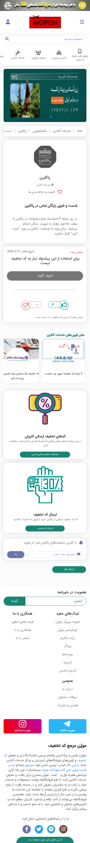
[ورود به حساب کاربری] (8, 22)
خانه (80, 131)
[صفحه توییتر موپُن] (39, 829)
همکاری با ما (22, 630)
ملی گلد (66, 770)
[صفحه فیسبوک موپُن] (27, 829)
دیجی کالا (73, 765)
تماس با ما (22, 638)
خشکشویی (40, 131)
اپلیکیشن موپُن (67, 630)
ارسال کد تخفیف (45, 528)
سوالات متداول (67, 697)
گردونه (67, 662)
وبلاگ (67, 646)
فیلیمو (30, 765)
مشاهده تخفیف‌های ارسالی (45, 454)
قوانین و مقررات (67, 705)
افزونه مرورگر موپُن (67, 622)
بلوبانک (54, 770)
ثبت (16, 554)
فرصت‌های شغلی (22, 622)
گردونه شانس (67, 670)
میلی (76, 770)
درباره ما (67, 689)
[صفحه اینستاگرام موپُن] (63, 829)
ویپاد (45, 770)
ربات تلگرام (67, 638)
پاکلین (22, 131)
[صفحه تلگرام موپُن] (51, 829)
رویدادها (67, 654)
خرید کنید (45, 275)
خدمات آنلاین (62, 131)
